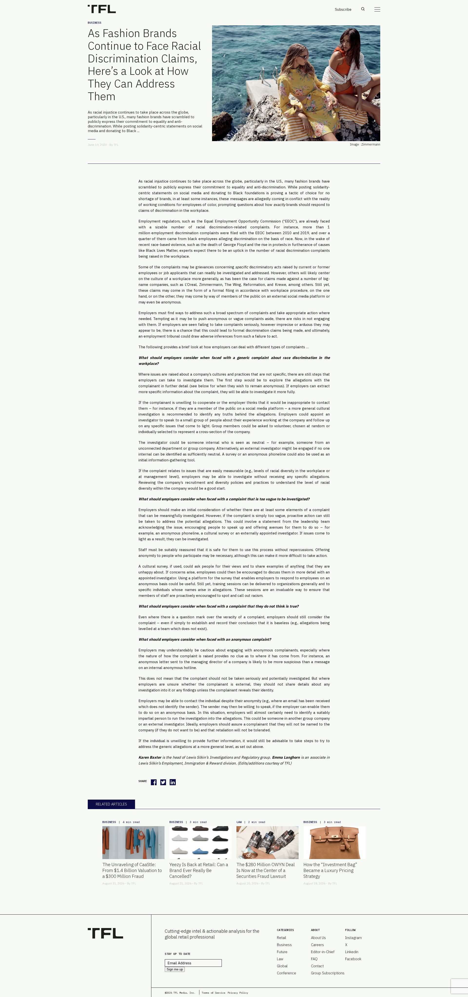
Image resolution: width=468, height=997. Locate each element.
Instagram (353, 937)
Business (94, 22)
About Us (318, 937)
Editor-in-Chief (322, 951)
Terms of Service (213, 992)
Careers (317, 944)
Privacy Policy (238, 992)
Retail (281, 937)
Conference (286, 973)
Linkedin (351, 951)
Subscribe (343, 9)
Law (239, 822)
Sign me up (175, 969)
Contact (317, 966)
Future (282, 951)
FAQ (314, 959)
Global (282, 966)
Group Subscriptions (327, 973)
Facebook (353, 959)
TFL (116, 144)
